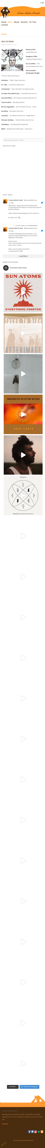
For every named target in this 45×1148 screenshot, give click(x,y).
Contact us (20, 1117)
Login (42, 2)
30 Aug (11, 203)
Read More (5, 1124)
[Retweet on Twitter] (14, 226)
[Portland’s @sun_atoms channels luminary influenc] (23, 292)
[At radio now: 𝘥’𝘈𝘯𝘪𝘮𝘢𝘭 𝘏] (23, 658)
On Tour (32, 22)
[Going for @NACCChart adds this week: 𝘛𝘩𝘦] (23, 860)
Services (24, 22)
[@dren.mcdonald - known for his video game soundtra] (23, 698)
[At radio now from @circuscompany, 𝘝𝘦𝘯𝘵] (23, 982)
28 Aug (11, 231)
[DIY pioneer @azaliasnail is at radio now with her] (23, 942)
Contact (4, 25)
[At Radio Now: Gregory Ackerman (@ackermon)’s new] (23, 739)
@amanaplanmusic (30, 200)
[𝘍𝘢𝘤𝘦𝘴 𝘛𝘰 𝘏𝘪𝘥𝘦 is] (23, 333)
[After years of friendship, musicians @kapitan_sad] (23, 1023)
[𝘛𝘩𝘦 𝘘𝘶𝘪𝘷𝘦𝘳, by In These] (23, 617)
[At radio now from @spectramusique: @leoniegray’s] (23, 901)
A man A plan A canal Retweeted (26, 225)
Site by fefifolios (3, 1144)
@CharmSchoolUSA (25, 234)
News (10, 22)
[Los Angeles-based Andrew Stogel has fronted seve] (23, 374)
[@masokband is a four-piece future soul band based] (23, 536)
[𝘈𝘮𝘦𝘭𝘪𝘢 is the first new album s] (23, 576)
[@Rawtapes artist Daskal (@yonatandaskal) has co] (23, 495)
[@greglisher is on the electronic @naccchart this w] (23, 414)
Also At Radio (7, 41)
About (16, 22)
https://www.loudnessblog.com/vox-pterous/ (23, 213)
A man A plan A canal (16, 200)
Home (3, 22)
